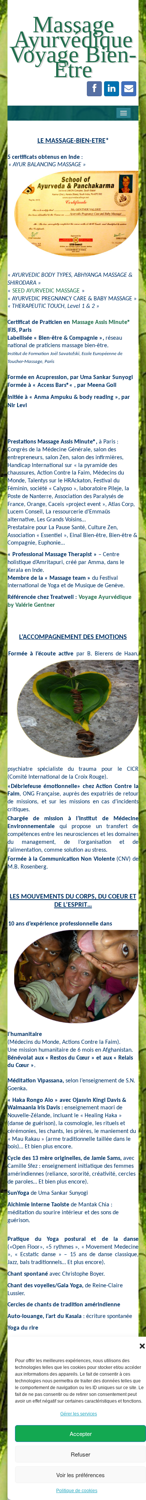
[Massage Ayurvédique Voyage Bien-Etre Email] (128, 88)
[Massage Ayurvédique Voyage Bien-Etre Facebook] (94, 88)
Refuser (80, 1454)
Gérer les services (78, 1413)
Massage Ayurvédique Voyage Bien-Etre (73, 47)
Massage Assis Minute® (100, 322)
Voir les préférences (80, 1475)
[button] (142, 1346)
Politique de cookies (76, 1490)
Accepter (81, 1433)
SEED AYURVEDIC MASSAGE (46, 291)
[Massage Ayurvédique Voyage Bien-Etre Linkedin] (111, 88)
